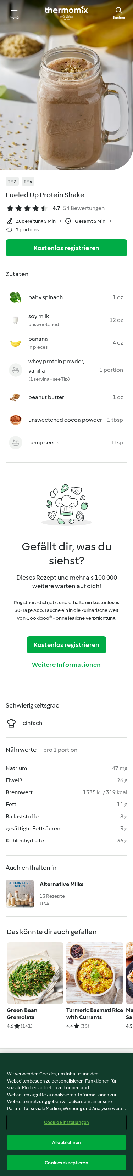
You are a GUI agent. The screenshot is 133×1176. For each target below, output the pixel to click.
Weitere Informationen (66, 665)
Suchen (119, 17)
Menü (14, 17)
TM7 (12, 181)
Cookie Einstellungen (66, 1122)
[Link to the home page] (66, 13)
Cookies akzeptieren (66, 1162)
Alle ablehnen (66, 1142)
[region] (66, 1114)
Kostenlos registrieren (66, 248)
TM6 (28, 181)
